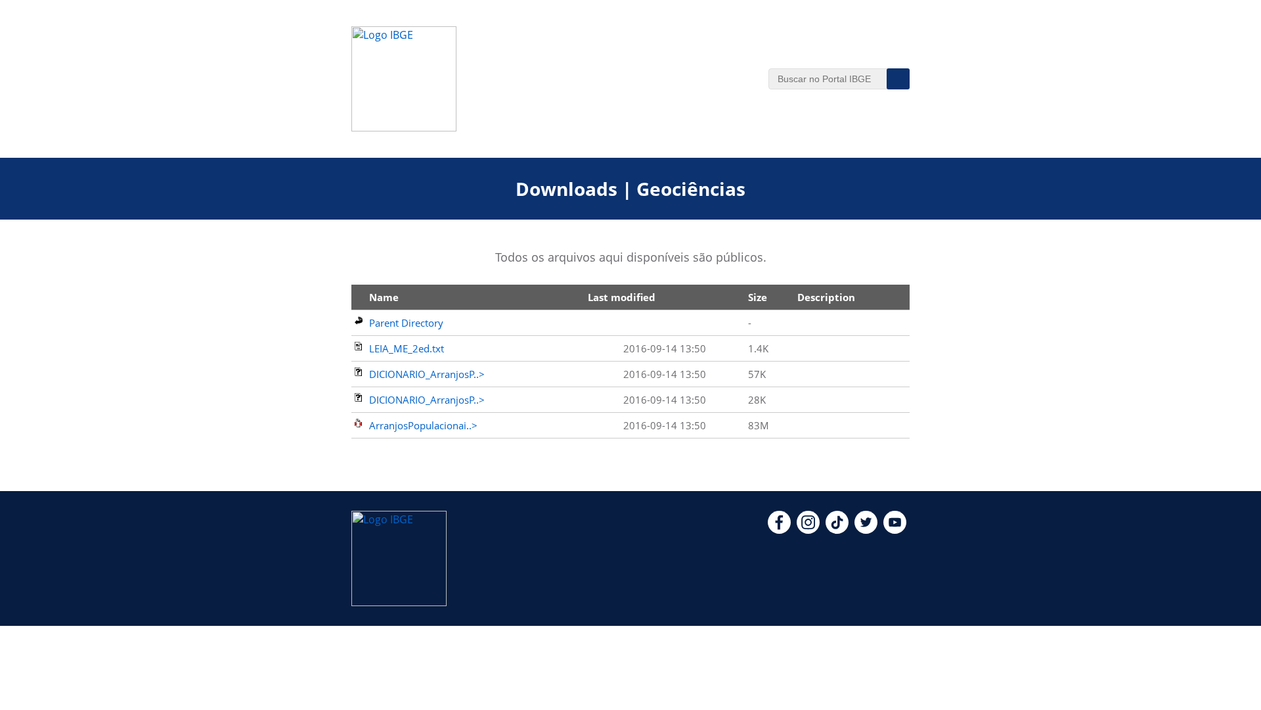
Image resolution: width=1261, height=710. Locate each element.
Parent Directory (406, 322)
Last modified (621, 297)
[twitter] (865, 530)
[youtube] (894, 530)
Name (384, 297)
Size (757, 297)
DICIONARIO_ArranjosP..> (427, 374)
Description (826, 297)
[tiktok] (837, 530)
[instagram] (808, 530)
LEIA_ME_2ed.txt (406, 348)
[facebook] (779, 530)
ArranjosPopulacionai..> (423, 425)
